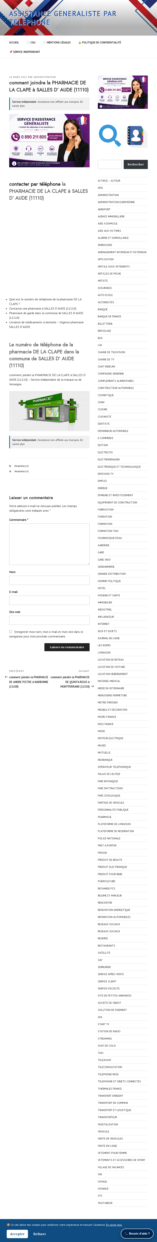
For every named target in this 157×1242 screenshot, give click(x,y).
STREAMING (105, 1038)
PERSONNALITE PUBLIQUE (113, 809)
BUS (100, 338)
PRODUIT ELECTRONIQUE (112, 867)
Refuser (39, 1234)
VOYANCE (103, 1188)
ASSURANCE (105, 288)
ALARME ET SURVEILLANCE (113, 238)
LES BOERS (104, 645)
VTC (100, 1195)
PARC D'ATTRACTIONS (110, 788)
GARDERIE (103, 545)
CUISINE (102, 409)
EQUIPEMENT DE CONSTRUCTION (117, 502)
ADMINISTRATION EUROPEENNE (116, 202)
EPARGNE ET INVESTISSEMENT (115, 495)
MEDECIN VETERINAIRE (111, 688)
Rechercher (136, 164)
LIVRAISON (104, 652)
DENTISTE (104, 423)
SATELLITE (104, 952)
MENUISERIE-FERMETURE (112, 695)
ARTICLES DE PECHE (109, 273)
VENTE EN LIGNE (107, 1146)
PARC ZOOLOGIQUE (109, 795)
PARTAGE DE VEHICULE (111, 802)
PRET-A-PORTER (107, 845)
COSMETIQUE (106, 395)
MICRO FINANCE (107, 717)
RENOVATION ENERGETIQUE (114, 910)
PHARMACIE (22, 466)
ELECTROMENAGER (109, 459)
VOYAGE (102, 1181)
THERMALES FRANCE (110, 1088)
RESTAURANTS (106, 945)
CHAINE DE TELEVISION (111, 352)
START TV (103, 1024)
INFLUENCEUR (106, 617)
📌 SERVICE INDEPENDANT (24, 52)
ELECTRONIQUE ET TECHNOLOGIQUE (119, 466)
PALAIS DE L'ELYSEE (109, 774)
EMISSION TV (106, 474)
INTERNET (104, 624)
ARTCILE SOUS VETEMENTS (114, 266)
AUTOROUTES (106, 302)
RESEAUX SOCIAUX (109, 924)
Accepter (17, 1234)
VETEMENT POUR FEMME (112, 1153)
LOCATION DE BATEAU (111, 659)
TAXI (100, 1053)
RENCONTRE (105, 902)
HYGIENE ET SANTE (109, 595)
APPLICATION (106, 259)
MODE (101, 731)
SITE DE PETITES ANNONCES (115, 995)
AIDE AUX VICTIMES (109, 230)
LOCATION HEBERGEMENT (113, 674)
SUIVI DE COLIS (107, 1045)
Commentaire (18, 520)
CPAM (101, 402)
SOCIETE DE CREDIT (109, 1003)
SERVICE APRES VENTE (111, 974)
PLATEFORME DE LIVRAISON (114, 824)
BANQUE (103, 309)
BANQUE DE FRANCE (109, 316)
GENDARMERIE (106, 566)
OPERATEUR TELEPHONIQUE (114, 767)
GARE (101, 552)
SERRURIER (104, 967)
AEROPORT (104, 209)
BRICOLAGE (104, 330)
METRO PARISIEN (108, 702)
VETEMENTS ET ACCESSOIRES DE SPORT (121, 1160)
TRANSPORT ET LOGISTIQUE (114, 1110)
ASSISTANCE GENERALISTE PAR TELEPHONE (63, 18)
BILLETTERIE (105, 323)
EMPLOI (102, 481)
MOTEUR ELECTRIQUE (110, 738)
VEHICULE (103, 1131)
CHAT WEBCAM (106, 366)
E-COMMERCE (105, 438)
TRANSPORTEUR (107, 1117)
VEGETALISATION (108, 1124)
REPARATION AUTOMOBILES (114, 917)
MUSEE (102, 745)
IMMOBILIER (105, 602)
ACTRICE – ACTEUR (109, 180)
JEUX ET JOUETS (107, 631)
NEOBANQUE (105, 760)
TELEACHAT (104, 1060)
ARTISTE (103, 280)
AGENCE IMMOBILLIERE (111, 216)
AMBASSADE (105, 245)
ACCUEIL (14, 42)
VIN (100, 1174)
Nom (12, 572)
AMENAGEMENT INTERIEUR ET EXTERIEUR (122, 252)
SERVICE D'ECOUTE (109, 988)
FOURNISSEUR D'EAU (110, 538)
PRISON (102, 852)
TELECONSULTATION (110, 1067)
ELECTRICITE (105, 452)
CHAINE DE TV (106, 359)
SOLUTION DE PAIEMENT (112, 1010)
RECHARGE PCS (106, 888)
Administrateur (45, 77)
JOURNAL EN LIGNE (109, 638)
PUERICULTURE (106, 881)
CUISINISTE (104, 416)
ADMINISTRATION (108, 195)
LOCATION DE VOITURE (111, 667)
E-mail (13, 592)
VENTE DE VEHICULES (110, 1138)
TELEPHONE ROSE (108, 1074)
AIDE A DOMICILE (108, 223)
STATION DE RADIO (109, 1031)
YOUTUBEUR (105, 1203)
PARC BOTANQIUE (108, 781)
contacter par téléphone (35, 184)
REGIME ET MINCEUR (110, 895)
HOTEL (102, 588)
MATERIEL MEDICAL (109, 681)
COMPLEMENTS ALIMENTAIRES (116, 381)
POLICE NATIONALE (109, 838)
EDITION (103, 445)
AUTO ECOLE (105, 295)
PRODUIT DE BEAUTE (110, 860)
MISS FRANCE (106, 724)
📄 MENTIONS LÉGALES (57, 42)
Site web (14, 612)
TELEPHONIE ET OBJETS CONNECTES (119, 1081)
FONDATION (105, 516)
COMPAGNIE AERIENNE (111, 373)
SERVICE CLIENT (107, 981)
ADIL (100, 187)
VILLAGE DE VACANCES (111, 1167)
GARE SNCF (104, 559)
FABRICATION (106, 509)
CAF (100, 345)
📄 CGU (30, 42)
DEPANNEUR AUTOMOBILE (113, 431)
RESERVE (103, 938)
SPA (100, 1017)
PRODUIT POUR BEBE (110, 874)
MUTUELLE (104, 752)
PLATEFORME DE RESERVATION (116, 831)
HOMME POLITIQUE (109, 581)
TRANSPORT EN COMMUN (113, 1103)
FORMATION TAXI (108, 531)
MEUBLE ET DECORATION (112, 709)
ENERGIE (102, 488)
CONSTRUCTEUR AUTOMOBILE (116, 388)
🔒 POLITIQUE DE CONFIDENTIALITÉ (99, 42)
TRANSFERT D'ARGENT (110, 1095)
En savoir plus (114, 1225)
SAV (100, 960)
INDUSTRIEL (105, 609)
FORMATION (105, 524)
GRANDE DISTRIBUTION (112, 573)
